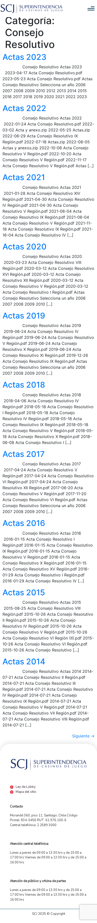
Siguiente (83, 735)
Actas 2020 (24, 246)
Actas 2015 (23, 592)
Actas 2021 (23, 177)
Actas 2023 (24, 57)
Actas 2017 (23, 454)
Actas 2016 (23, 523)
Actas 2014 (23, 661)
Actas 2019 (23, 316)
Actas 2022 (24, 108)
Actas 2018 (23, 385)
